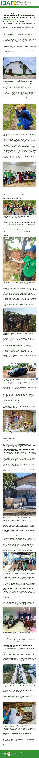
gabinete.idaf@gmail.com (28, 754)
